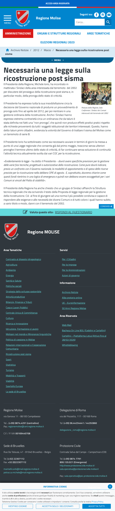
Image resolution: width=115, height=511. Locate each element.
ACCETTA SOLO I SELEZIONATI (57, 506)
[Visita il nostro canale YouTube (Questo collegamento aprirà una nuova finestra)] (109, 14)
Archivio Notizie (20, 50)
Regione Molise (48, 18)
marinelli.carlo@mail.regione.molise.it (21, 469)
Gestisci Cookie (17, 506)
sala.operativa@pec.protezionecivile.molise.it (85, 475)
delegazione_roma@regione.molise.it (78, 429)
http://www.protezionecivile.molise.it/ (77, 465)
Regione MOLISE (43, 231)
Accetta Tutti (96, 506)
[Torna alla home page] (7, 50)
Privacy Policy (97, 501)
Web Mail (66, 325)
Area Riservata (68, 316)
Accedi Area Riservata (57, 3)
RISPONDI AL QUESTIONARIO (73, 212)
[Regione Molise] (22, 18)
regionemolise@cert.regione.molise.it (26, 426)
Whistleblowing (70, 345)
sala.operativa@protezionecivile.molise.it (79, 469)
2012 (36, 50)
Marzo (47, 50)
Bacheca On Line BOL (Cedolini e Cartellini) (84, 330)
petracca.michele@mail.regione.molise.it (23, 472)
